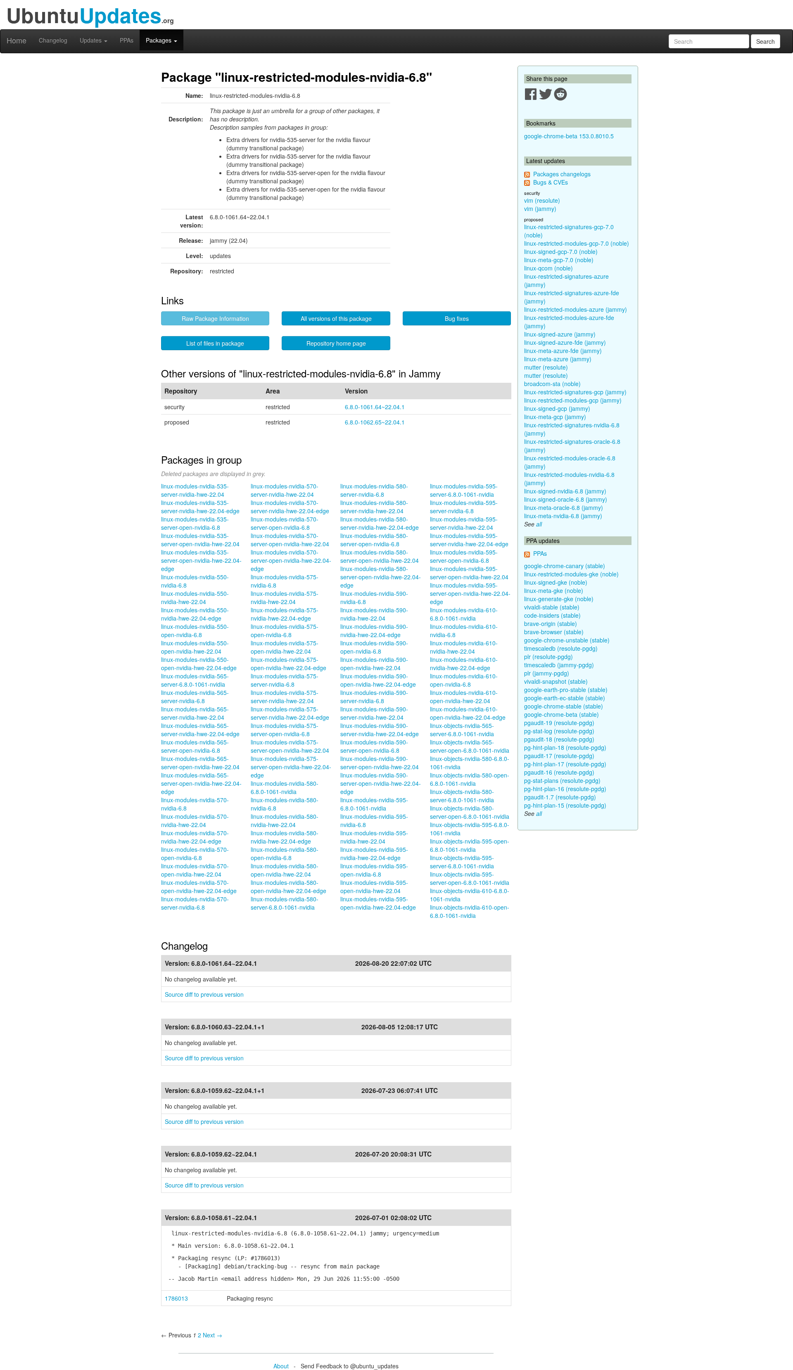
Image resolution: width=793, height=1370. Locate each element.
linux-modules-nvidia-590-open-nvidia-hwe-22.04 (374, 663)
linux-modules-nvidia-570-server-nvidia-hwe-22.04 (284, 490)
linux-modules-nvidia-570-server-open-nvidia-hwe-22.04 (290, 539)
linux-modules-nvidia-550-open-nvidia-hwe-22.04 (195, 647)
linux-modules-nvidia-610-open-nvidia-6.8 (464, 680)
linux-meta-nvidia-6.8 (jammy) (563, 516)
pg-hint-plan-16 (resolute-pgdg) (565, 789)
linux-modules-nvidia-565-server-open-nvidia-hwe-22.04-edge (201, 783)
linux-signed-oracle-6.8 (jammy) (565, 499)
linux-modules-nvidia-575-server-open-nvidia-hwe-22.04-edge (291, 766)
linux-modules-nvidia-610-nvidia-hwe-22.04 (464, 647)
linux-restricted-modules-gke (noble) (571, 574)
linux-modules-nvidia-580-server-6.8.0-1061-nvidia (284, 903)
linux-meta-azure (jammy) (557, 359)
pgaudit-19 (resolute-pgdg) (559, 722)
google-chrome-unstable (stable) (567, 640)
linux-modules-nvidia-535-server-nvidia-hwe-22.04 (195, 490)
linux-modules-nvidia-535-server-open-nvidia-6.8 (195, 523)
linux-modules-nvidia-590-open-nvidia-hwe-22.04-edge (378, 680)
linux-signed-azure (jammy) (560, 334)
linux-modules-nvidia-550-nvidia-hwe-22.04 (195, 597)
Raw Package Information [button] (215, 318)
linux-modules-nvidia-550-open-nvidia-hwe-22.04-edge (199, 663)
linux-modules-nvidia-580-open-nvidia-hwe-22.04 (284, 870)
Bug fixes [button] (457, 318)
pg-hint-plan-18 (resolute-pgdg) (565, 747)
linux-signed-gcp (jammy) (557, 408)
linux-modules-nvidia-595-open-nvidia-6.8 (374, 870)
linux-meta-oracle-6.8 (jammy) (563, 507)
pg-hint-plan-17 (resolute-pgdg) (565, 764)
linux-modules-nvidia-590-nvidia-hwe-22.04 (374, 614)
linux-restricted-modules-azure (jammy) (575, 309)
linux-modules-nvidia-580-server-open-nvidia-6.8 (374, 539)
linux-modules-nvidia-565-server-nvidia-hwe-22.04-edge (200, 729)
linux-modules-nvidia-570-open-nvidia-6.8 (195, 853)
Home (16, 40)
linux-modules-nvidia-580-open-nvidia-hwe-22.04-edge (288, 886)
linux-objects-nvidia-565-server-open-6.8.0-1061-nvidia (469, 746)
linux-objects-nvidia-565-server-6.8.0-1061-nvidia (462, 729)
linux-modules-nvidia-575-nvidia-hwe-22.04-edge (284, 614)
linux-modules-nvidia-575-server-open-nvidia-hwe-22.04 (290, 746)
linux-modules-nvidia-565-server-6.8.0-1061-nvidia (195, 680)
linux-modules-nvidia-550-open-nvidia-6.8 (195, 630)
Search (765, 41)
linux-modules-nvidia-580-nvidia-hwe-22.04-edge (284, 837)
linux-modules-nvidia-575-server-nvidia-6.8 (284, 680)
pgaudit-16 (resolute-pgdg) (559, 772)
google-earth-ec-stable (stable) (564, 698)
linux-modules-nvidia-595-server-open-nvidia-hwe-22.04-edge (470, 593)
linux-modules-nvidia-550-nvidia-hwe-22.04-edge (195, 614)
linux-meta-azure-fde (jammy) (563, 350)
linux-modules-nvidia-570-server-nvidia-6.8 (195, 903)
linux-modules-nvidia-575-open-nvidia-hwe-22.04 (284, 647)
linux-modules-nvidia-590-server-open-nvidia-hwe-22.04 (379, 762)
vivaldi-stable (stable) (551, 607)
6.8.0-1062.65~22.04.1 (375, 422)
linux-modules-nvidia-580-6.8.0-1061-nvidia (284, 787)
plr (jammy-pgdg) (546, 673)
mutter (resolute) (546, 367)
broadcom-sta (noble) (552, 383)
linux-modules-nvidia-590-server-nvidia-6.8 (374, 696)
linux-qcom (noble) (548, 268)
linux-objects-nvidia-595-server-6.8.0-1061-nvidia (462, 861)
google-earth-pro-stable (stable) (566, 689)
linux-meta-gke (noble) (553, 590)
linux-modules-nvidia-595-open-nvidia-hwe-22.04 (374, 886)
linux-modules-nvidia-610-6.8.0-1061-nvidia (464, 614)
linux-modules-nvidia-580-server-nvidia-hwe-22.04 (374, 506)
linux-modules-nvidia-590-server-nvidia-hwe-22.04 (374, 713)
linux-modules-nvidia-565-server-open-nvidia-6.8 (195, 746)
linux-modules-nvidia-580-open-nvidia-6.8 (284, 853)
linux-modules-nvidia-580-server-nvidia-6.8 (374, 490)
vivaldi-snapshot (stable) (556, 681)
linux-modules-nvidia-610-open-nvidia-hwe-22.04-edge (468, 713)
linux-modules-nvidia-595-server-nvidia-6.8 (464, 506)
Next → (212, 1335)
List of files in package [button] (215, 343)
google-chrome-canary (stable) (564, 566)
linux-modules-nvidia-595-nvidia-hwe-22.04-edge (374, 853)
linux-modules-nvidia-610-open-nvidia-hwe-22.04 (464, 696)
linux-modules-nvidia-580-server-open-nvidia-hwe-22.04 (379, 556)
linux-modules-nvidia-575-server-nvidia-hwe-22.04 (284, 696)
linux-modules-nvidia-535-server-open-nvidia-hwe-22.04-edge (201, 560)
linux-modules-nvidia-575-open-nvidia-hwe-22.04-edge (288, 663)
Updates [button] (91, 40)
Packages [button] (159, 40)
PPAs (126, 40)
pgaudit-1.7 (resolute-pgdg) (560, 797)
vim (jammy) (540, 208)
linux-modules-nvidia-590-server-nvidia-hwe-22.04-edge (379, 729)
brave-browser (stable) (554, 632)
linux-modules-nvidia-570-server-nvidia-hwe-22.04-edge (290, 506)
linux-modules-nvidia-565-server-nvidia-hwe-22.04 (195, 713)
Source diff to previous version (204, 994)
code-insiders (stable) (552, 615)
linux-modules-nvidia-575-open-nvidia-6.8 (284, 630)
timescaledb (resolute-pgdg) (561, 648)
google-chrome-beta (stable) (561, 714)
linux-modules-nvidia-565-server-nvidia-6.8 (195, 696)
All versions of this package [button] (336, 318)
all (539, 524)
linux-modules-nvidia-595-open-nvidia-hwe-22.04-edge (378, 903)
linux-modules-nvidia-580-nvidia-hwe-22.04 (284, 820)
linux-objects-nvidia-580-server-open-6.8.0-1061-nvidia (469, 812)
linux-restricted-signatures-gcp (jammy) (575, 392)
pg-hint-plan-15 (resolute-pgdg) (565, 805)
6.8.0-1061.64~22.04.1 (375, 407)
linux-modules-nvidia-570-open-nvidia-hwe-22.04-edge (199, 886)
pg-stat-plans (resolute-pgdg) (562, 780)
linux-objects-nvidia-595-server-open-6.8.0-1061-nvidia (469, 878)
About (281, 1366)
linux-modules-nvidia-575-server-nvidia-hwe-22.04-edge (290, 713)
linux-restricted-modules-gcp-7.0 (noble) (576, 243)
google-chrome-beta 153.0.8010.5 (569, 136)
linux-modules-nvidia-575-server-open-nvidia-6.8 (284, 729)
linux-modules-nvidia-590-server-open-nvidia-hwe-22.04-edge (380, 783)
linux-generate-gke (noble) (559, 599)
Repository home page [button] (336, 343)
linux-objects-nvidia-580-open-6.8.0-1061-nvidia (469, 779)
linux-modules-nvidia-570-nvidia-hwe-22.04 (195, 820)
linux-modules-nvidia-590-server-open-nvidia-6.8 (374, 746)
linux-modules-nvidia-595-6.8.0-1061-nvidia (374, 804)
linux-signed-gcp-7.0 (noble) (561, 251)
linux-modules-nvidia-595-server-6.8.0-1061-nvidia (464, 490)
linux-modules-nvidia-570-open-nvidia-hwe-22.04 (195, 870)
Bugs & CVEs (550, 182)
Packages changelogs (562, 174)
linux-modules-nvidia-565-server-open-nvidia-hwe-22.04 (200, 762)
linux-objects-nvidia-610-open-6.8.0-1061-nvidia (469, 911)
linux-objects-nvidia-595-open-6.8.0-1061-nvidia (469, 845)
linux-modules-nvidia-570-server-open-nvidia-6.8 (284, 523)
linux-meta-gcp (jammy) (555, 416)
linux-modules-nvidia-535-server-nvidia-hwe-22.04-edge (200, 506)
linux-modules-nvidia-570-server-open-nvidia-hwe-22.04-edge (291, 560)
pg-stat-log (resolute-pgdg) (559, 731)
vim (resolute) (542, 200)
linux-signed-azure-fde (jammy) (565, 342)
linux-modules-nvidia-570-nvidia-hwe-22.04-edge (195, 837)
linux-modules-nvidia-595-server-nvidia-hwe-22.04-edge (469, 539)
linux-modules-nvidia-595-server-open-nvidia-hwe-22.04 (469, 572)
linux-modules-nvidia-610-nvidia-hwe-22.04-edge (464, 663)
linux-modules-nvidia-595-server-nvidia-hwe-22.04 (464, 523)
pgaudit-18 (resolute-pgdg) (559, 739)
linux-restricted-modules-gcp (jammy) (573, 400)
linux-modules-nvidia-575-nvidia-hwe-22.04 (284, 597)
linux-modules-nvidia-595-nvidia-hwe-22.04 (374, 837)
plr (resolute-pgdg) (548, 656)
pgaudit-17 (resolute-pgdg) (559, 755)
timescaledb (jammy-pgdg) (559, 665)
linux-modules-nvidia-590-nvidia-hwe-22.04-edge (374, 630)
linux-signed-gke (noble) (555, 582)
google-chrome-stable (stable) (563, 706)
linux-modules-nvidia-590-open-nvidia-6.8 (374, 647)
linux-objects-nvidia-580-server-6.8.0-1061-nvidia (462, 795)
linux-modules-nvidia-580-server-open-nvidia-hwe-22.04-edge (380, 576)
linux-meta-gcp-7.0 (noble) (559, 260)
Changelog (53, 40)
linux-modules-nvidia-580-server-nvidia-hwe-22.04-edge (379, 523)
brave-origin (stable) (550, 623)
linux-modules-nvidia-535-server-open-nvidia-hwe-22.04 (200, 539)
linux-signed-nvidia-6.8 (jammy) (565, 491)
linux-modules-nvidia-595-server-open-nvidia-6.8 (464, 556)
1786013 (176, 1298)
